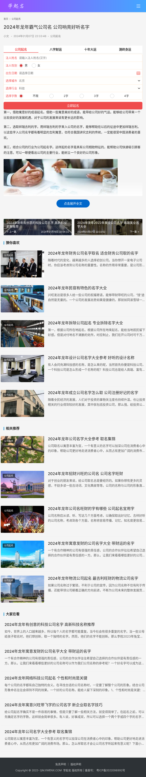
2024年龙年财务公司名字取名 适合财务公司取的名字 (93, 253)
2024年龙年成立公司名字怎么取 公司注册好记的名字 (93, 392)
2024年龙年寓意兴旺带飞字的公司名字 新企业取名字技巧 (53, 705)
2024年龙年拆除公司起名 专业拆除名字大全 (85, 323)
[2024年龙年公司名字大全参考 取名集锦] (22, 449)
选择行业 (11, 88)
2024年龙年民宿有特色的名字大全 (77, 288)
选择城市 (11, 80)
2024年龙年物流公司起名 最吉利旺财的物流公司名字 (93, 578)
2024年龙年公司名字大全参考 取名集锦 (81, 439)
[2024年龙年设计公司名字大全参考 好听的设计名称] (22, 368)
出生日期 (11, 73)
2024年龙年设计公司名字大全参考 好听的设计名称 (91, 358)
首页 (6, 18)
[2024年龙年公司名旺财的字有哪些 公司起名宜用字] (22, 519)
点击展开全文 (73, 203)
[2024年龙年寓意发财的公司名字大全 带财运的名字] (22, 554)
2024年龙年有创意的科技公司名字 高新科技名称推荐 (50, 624)
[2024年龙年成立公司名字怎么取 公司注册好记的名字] (22, 403)
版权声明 (76, 764)
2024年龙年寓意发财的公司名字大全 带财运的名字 (91, 543)
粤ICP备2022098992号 (110, 770)
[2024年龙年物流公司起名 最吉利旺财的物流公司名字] (22, 589)
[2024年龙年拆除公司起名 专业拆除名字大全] (22, 333)
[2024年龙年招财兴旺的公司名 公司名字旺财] (22, 484)
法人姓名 (11, 58)
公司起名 (55, 36)
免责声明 (60, 764)
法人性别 (11, 65)
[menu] (138, 6)
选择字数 (11, 96)
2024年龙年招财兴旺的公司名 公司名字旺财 (85, 473)
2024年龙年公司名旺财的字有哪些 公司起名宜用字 (91, 508)
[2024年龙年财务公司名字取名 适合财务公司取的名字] (22, 264)
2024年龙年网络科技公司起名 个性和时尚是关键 (46, 678)
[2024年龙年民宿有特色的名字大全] (22, 298)
